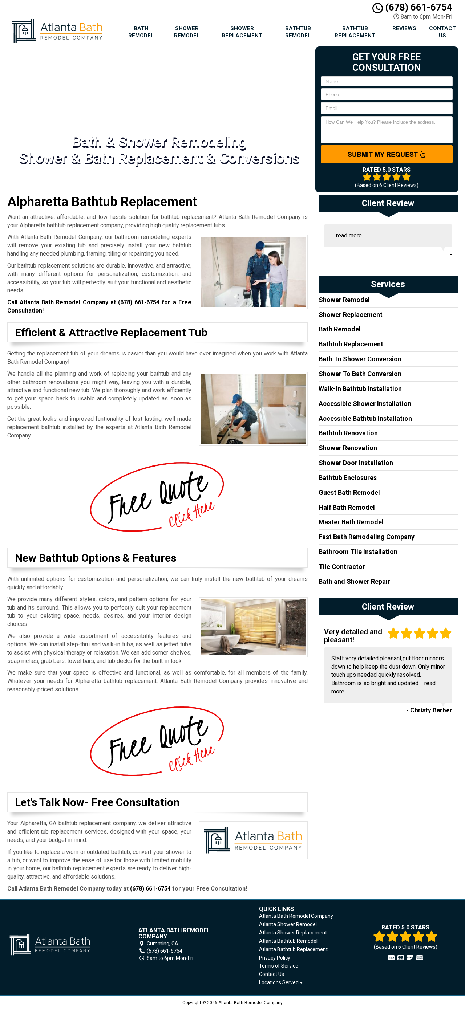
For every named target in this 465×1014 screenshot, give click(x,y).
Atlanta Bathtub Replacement (293, 949)
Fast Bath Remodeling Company (367, 537)
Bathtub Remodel (298, 32)
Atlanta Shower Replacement (293, 933)
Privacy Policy (274, 958)
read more (349, 235)
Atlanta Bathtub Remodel (288, 941)
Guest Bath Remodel (349, 492)
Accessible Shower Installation (365, 403)
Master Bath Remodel (351, 522)
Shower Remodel (187, 32)
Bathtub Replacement (355, 32)
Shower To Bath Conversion (360, 374)
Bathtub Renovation (348, 433)
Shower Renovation (348, 448)
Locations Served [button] (279, 982)
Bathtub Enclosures (348, 477)
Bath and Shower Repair (354, 581)
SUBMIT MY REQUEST (384, 154)
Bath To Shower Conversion (360, 359)
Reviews (404, 28)
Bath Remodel (141, 32)
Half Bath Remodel (347, 507)
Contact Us (442, 32)
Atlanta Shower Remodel (288, 924)
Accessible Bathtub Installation (365, 418)
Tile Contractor (342, 566)
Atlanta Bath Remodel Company (296, 916)
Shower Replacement (242, 32)
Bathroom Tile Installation (358, 551)
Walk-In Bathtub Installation (360, 388)
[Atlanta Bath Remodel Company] (59, 944)
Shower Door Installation (356, 463)
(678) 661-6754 (417, 7)
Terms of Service (278, 966)
